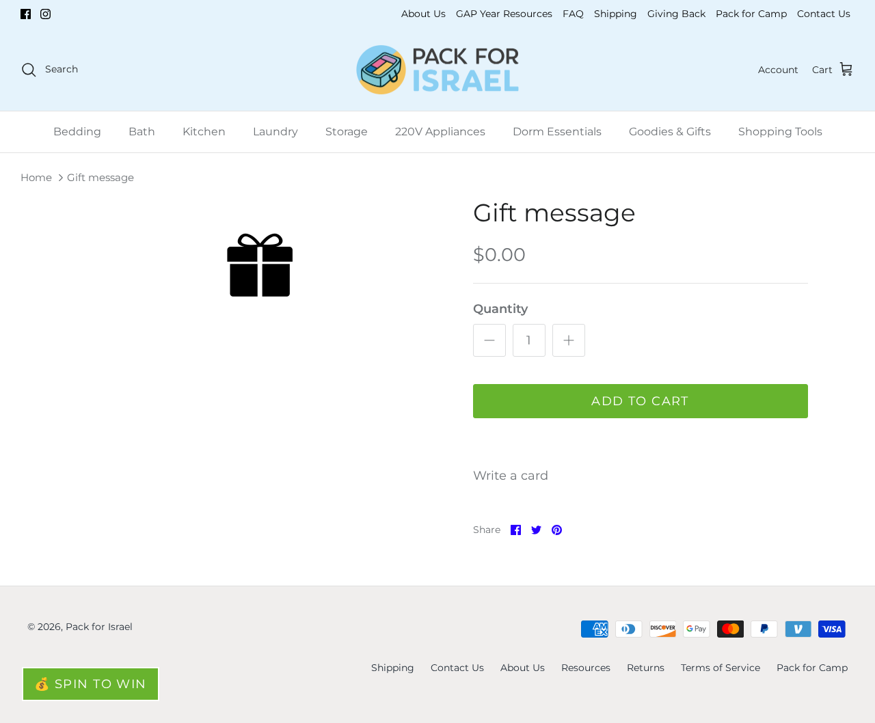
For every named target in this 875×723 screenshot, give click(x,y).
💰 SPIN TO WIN (90, 684)
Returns (645, 667)
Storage (346, 131)
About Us (423, 14)
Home (36, 177)
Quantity (500, 308)
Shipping (615, 14)
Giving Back (676, 14)
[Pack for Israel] (437, 70)
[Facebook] (26, 14)
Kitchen (204, 131)
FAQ (573, 14)
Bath (142, 131)
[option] (255, 266)
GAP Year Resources (504, 14)
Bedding (77, 131)
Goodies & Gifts (670, 131)
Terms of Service (720, 667)
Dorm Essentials (557, 131)
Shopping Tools (780, 131)
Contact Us (823, 14)
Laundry (275, 131)
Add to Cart (640, 401)
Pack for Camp (751, 14)
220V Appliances (440, 131)
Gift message (100, 177)
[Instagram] (45, 14)
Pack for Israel (99, 626)
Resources (585, 667)
